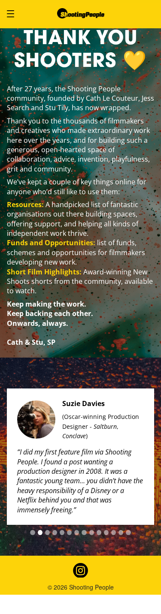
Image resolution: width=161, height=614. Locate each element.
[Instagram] (80, 570)
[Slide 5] (62, 532)
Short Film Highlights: (44, 272)
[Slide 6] (69, 532)
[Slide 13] (120, 532)
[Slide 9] (91, 532)
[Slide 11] (106, 532)
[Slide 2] (40, 532)
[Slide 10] (99, 532)
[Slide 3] (47, 532)
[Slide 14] (128, 532)
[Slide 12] (113, 532)
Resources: (25, 204)
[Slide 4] (54, 532)
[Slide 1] (32, 532)
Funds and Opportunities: (51, 242)
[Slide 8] (84, 532)
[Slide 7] (76, 532)
